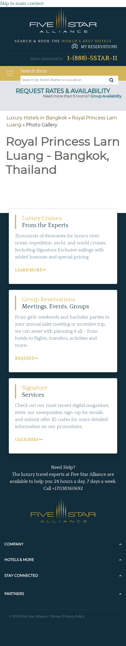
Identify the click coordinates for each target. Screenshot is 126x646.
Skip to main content (22, 3)
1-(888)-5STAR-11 (92, 58)
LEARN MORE (28, 270)
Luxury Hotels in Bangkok (36, 118)
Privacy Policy (73, 616)
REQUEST (24, 358)
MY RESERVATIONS (99, 47)
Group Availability (106, 96)
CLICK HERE (27, 439)
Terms (55, 616)
